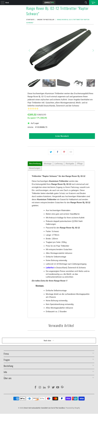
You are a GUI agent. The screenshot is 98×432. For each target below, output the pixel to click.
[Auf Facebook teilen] (57, 152)
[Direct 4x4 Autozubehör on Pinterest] (49, 387)
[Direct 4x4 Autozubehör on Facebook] (36, 387)
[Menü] (1, 2)
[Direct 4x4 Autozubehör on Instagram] (40, 387)
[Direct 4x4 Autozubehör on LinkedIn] (44, 387)
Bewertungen (34, 168)
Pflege (80, 163)
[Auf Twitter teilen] (51, 152)
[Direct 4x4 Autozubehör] (49, 2)
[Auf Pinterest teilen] (64, 152)
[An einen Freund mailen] (71, 152)
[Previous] (29, 50)
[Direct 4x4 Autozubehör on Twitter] (53, 387)
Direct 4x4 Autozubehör (32, 408)
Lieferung (59, 163)
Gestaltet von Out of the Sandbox (53, 408)
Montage (47, 163)
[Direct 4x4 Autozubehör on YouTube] (58, 387)
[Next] (93, 50)
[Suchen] (86, 2)
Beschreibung (35, 163)
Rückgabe (70, 163)
